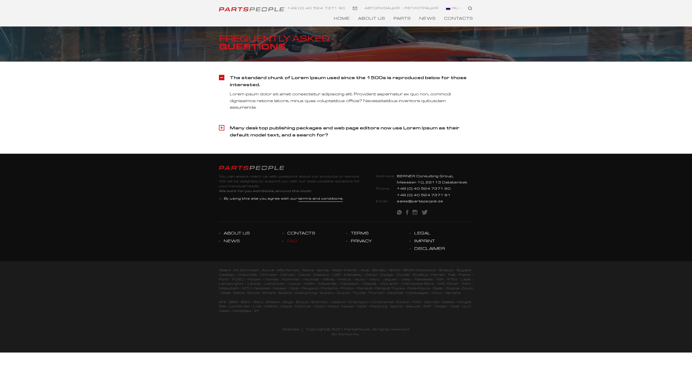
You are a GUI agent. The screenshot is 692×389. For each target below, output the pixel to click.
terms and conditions (320, 199)
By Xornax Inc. (346, 334)
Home (342, 19)
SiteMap (291, 329)
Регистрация (421, 8)
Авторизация (382, 8)
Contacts (458, 19)
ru (455, 8)
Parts (402, 19)
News (427, 19)
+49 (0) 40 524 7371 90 (316, 8)
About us (371, 19)
